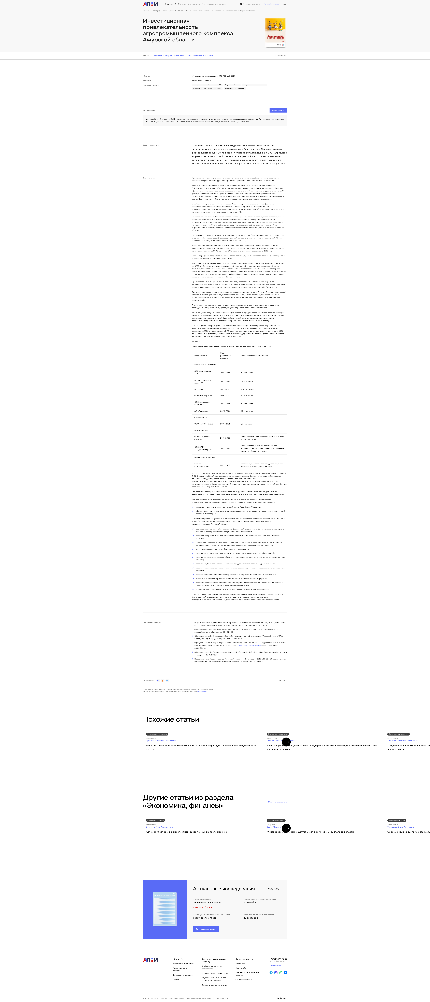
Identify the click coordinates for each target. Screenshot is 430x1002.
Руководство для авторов (214, 4)
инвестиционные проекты (235, 88)
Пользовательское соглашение (199, 998)
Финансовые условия (182, 975)
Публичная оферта (220, 998)
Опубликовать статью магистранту (211, 967)
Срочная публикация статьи (214, 973)
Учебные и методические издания (247, 974)
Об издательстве (243, 980)
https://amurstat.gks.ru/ (249, 645)
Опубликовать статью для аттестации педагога (213, 979)
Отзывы (176, 980)
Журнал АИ (170, 4)
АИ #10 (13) (155, 11)
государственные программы (254, 85)
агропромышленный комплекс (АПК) (207, 85)
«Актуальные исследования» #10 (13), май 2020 (213, 76)
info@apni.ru (202, 691)
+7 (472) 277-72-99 (278, 959)
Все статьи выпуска (277, 802)
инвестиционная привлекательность (207, 88)
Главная (146, 11)
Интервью (240, 963)
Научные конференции (189, 4)
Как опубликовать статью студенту (213, 960)
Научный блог (241, 968)
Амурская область (232, 85)
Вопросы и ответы (244, 959)
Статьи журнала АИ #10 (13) (172, 11)
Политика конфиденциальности (172, 998)
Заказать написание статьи (214, 985)
